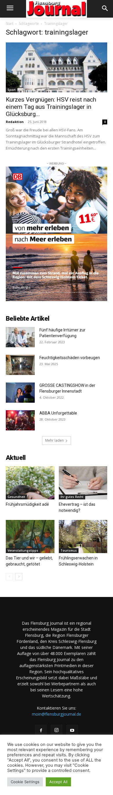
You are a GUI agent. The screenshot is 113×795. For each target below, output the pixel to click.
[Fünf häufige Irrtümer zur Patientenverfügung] (20, 337)
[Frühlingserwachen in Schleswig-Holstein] (83, 536)
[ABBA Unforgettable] (20, 420)
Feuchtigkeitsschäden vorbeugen (69, 357)
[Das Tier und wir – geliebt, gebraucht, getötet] (30, 536)
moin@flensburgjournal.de (56, 714)
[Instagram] (56, 730)
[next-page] (18, 576)
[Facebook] (41, 730)
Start (9, 23)
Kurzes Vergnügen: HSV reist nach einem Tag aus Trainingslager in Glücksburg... (51, 106)
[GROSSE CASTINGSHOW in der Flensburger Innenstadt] (20, 392)
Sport (12, 90)
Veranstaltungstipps (23, 550)
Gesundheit (16, 497)
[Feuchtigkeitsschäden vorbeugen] (20, 365)
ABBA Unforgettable (58, 413)
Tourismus (69, 550)
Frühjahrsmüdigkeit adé (27, 504)
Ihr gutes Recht (72, 497)
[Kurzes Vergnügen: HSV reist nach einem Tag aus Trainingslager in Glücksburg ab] (56, 67)
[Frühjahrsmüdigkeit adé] (30, 482)
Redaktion (15, 122)
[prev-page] (9, 576)
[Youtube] (72, 730)
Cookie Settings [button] (25, 781)
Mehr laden (54, 440)
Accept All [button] (58, 781)
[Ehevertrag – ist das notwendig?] (83, 482)
